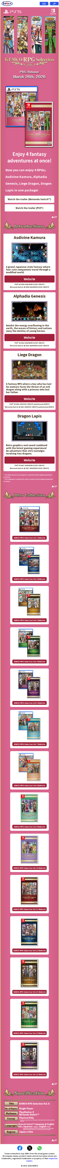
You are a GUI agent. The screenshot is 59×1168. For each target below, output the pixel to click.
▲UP (54, 217)
